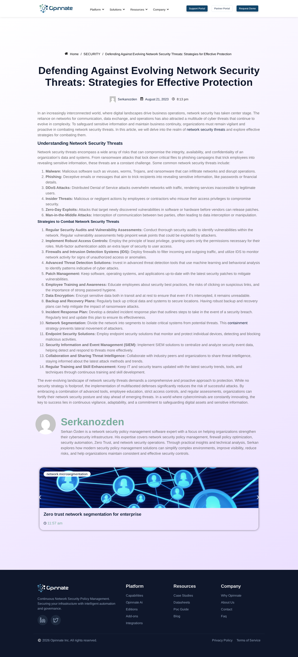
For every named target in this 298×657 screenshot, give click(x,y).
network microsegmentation (67, 474)
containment (238, 323)
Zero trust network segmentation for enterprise (92, 514)
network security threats (206, 130)
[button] (40, 497)
